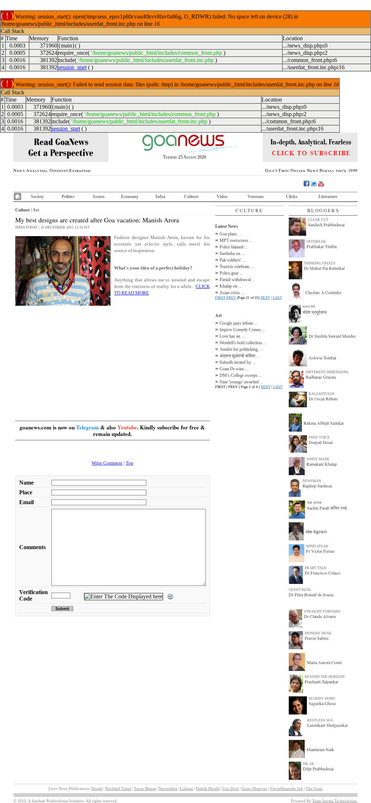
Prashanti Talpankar (321, 681)
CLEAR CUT (318, 220)
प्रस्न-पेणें (309, 307)
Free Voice (319, 437)
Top (129, 463)
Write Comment (107, 463)
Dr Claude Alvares (320, 616)
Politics (68, 196)
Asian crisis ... (232, 292)
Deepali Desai (321, 442)
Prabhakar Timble (322, 246)
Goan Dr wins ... (234, 368)
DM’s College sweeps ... (241, 375)
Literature (327, 196)
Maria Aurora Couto (324, 662)
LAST (277, 298)
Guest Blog (300, 590)
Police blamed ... (234, 247)
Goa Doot (230, 788)
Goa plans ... (230, 233)
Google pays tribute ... (239, 323)
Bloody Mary (322, 698)
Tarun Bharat (145, 788)
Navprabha (168, 788)
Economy (129, 196)
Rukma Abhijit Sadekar (324, 423)
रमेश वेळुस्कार (316, 532)
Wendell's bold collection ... (243, 342)
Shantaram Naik (320, 749)
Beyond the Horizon (325, 677)
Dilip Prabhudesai (318, 768)
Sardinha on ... (232, 253)
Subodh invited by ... (237, 362)
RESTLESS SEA (320, 720)
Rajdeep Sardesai (317, 486)
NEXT (265, 298)
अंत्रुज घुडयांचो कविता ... (240, 355)
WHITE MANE (318, 459)
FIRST (220, 298)
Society (37, 196)
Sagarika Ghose (322, 703)
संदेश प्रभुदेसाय (315, 312)
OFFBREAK (316, 241)
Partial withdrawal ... (237, 279)
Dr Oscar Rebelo (323, 399)
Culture (191, 196)
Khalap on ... (231, 286)
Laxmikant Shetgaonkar (327, 725)
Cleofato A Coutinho (323, 292)
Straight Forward (322, 611)
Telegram (87, 427)
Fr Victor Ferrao (320, 551)
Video (222, 196)
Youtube (127, 427)
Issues (99, 196)
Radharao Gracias (321, 377)
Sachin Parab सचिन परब (327, 508)
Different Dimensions (327, 372)
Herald (97, 788)
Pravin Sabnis (317, 638)
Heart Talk (315, 568)
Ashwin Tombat (322, 358)
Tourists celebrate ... (237, 266)
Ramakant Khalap (322, 464)
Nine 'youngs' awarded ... (241, 381)
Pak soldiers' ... (233, 260)
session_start (72, 67)
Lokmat (186, 788)
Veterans (255, 196)
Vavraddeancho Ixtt (286, 788)
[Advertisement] (112, 358)
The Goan (314, 788)
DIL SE (308, 764)
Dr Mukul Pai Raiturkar (324, 268)
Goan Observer (254, 788)
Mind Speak (317, 546)
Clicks (291, 196)
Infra (160, 196)
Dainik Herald (208, 788)
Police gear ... (231, 273)
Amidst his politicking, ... (241, 349)
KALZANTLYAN (321, 394)
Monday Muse (318, 633)
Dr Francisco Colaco (322, 573)
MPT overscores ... (236, 240)
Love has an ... (232, 336)
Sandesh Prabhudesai (326, 224)
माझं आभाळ (314, 503)
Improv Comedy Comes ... (242, 329)
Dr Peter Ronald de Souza (311, 594)
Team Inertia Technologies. (335, 801)
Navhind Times (118, 788)
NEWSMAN (312, 481)
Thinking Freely (319, 263)
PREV (231, 298)
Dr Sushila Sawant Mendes (332, 336)
